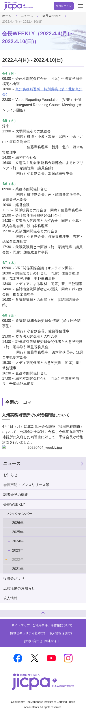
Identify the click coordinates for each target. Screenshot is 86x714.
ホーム (6, 16)
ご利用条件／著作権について (52, 625)
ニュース (27, 16)
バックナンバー (19, 514)
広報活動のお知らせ (19, 588)
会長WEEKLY (51, 16)
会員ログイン (64, 5)
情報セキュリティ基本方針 (28, 633)
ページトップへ (7, 611)
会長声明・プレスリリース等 (26, 485)
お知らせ (10, 475)
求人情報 (10, 598)
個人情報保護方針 (61, 633)
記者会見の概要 (15, 495)
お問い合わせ (33, 641)
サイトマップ (20, 625)
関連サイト (52, 641)
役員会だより (13, 578)
